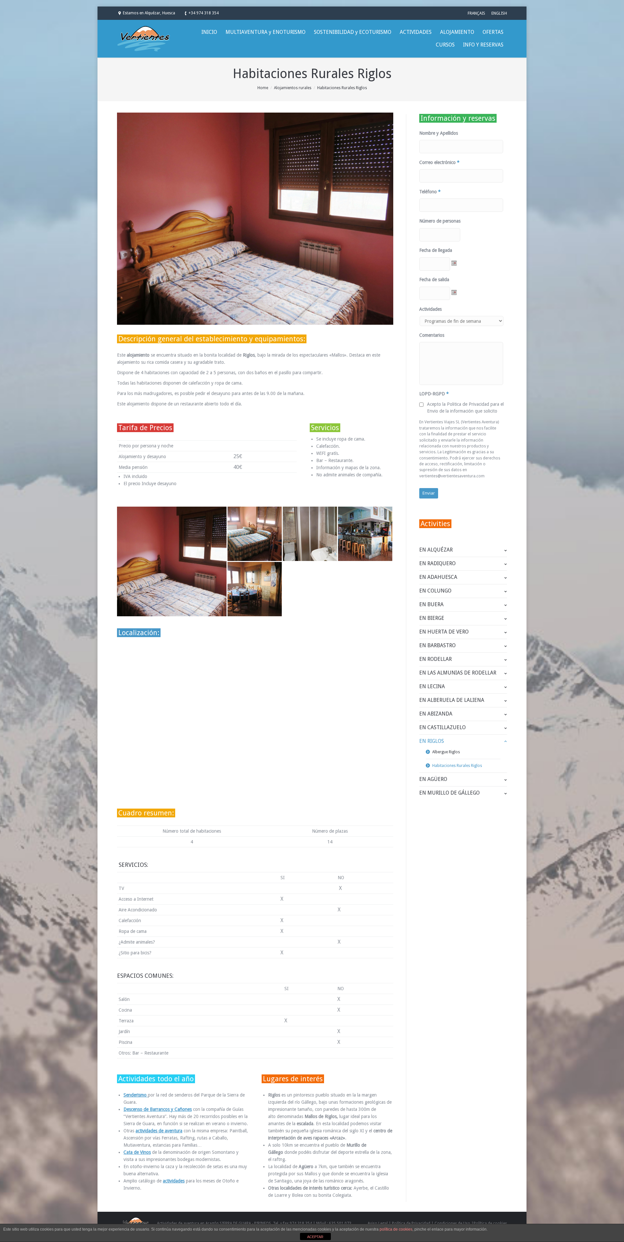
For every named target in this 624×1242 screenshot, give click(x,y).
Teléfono (430, 191)
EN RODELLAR (435, 659)
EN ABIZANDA (435, 714)
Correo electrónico (439, 162)
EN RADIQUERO (437, 563)
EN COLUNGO (435, 591)
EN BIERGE (431, 618)
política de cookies (396, 1229)
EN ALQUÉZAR (436, 550)
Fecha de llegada (435, 250)
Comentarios (431, 335)
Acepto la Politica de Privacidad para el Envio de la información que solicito (465, 408)
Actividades (430, 309)
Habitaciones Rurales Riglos (457, 765)
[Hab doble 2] (255, 534)
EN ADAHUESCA (438, 577)
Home (262, 88)
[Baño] (310, 534)
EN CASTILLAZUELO (442, 727)
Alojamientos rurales (292, 88)
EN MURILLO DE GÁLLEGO (449, 793)
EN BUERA (431, 604)
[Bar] (365, 534)
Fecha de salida (434, 279)
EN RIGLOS (431, 741)
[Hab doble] (172, 561)
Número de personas (440, 221)
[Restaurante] (255, 589)
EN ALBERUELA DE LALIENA (451, 700)
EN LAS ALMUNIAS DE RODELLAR (457, 673)
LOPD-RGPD (434, 393)
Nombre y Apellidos (438, 133)
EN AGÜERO (433, 779)
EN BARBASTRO (437, 645)
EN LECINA (432, 686)
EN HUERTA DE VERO (444, 632)
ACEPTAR (315, 1237)
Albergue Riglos (446, 752)
